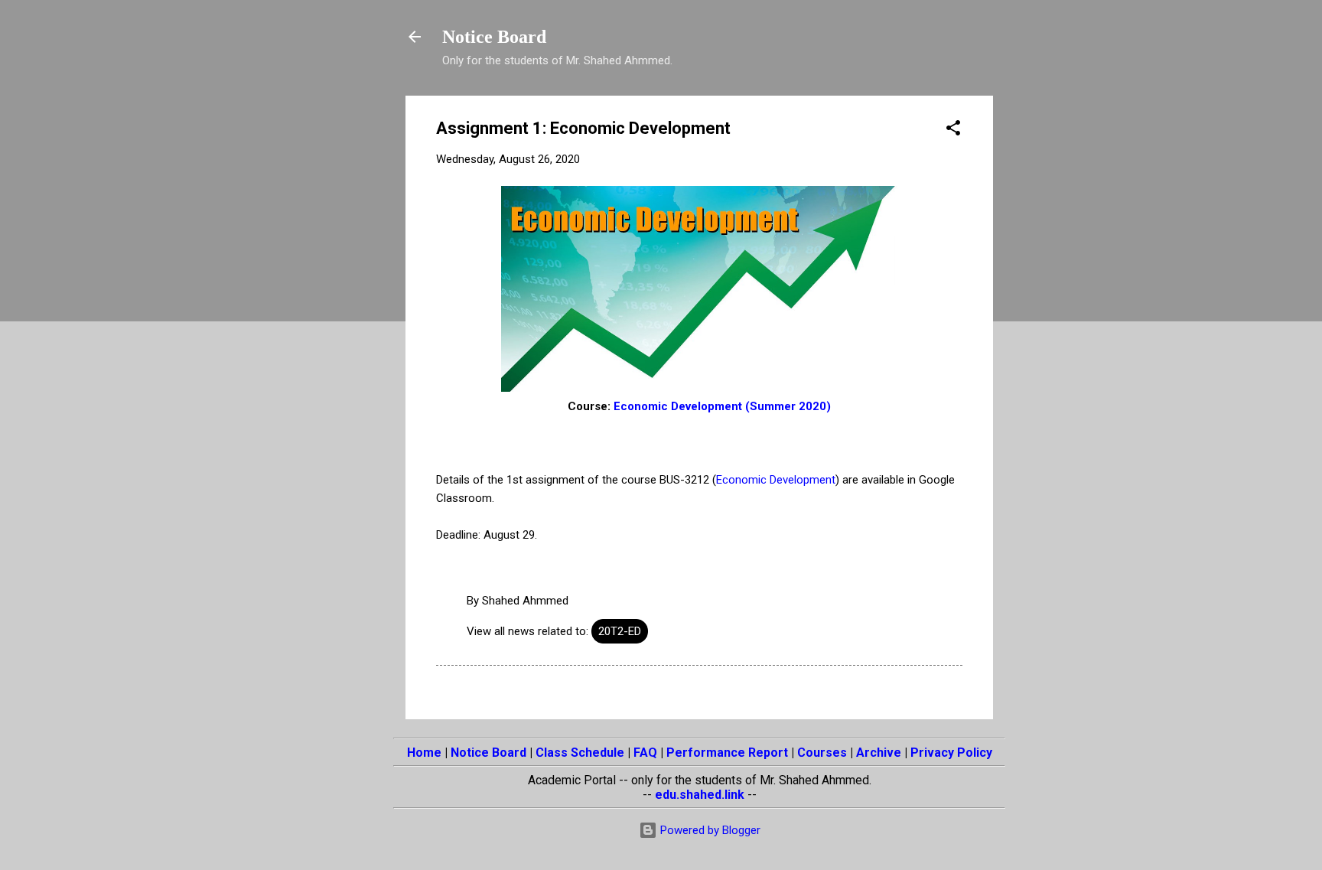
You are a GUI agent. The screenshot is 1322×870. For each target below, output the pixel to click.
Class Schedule (580, 752)
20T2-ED (619, 631)
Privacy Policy (951, 752)
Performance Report (727, 752)
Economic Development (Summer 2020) (722, 406)
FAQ (645, 752)
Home (424, 752)
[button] (953, 130)
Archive (878, 752)
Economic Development (775, 480)
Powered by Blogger (708, 830)
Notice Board (494, 37)
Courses (822, 752)
